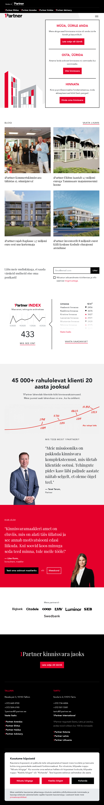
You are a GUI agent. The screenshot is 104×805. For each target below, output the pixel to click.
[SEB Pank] (88, 609)
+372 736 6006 (60, 703)
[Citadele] (32, 609)
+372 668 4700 (12, 703)
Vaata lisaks (65, 331)
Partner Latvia (61, 736)
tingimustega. (71, 280)
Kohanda (82, 780)
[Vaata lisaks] (28, 318)
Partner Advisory (63, 10)
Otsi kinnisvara (72, 70)
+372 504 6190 (12, 707)
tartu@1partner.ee (62, 711)
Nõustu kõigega (25, 780)
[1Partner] (13, 16)
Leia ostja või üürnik (72, 41)
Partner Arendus (29, 10)
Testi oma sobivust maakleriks (21, 570)
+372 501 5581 (60, 707)
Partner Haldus (45, 10)
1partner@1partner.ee (15, 711)
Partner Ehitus (12, 10)
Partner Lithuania (62, 740)
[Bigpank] (17, 609)
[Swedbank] (52, 616)
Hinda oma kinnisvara (72, 100)
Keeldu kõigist (55, 780)
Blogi (8, 122)
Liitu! (95, 270)
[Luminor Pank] (73, 609)
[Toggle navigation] (97, 16)
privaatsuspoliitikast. (18, 797)
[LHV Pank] (58, 609)
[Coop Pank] (47, 609)
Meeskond (54, 570)
